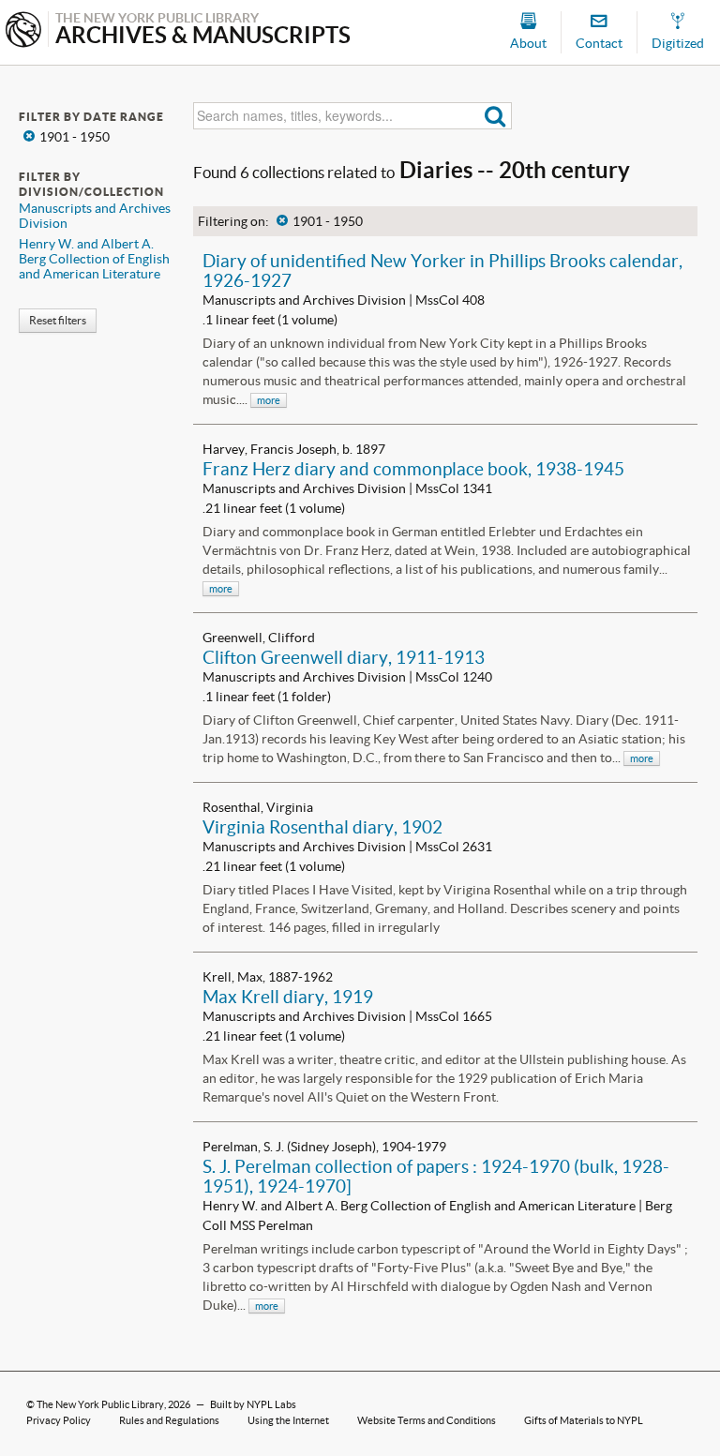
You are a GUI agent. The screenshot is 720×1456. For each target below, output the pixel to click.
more (268, 400)
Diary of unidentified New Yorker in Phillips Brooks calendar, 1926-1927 (442, 270)
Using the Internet (288, 1420)
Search (495, 115)
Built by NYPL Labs (253, 1404)
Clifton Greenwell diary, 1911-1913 (343, 657)
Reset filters (57, 320)
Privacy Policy (58, 1420)
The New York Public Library (100, 1404)
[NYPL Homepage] (23, 31)
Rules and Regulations (169, 1420)
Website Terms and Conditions (426, 1420)
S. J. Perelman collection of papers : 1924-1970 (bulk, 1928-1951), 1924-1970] (435, 1176)
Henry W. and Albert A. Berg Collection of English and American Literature (94, 258)
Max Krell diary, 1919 (287, 996)
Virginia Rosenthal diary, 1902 (322, 827)
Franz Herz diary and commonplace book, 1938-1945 (413, 468)
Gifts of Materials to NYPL (583, 1420)
